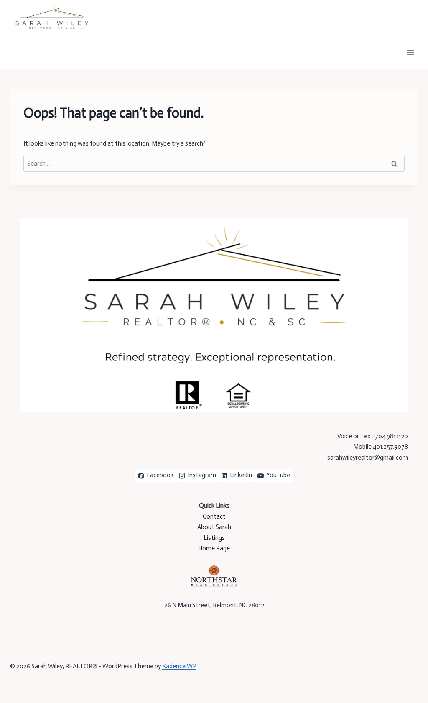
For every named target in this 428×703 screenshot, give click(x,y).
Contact (214, 516)
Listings (214, 538)
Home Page (214, 548)
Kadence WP (179, 666)
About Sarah (214, 527)
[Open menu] (410, 52)
